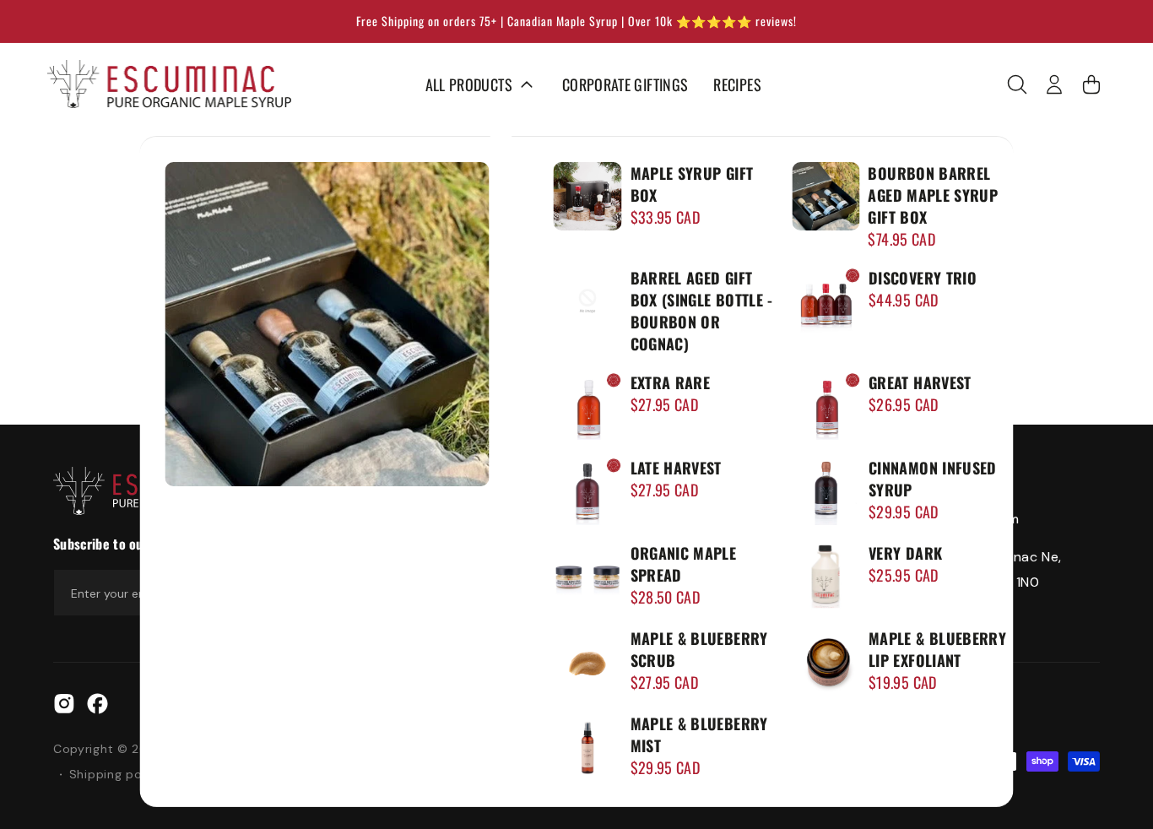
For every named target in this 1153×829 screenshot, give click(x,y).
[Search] (1017, 84)
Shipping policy (116, 774)
